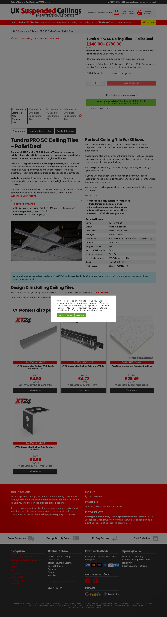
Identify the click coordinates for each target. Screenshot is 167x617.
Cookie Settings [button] (65, 315)
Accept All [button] (80, 315)
